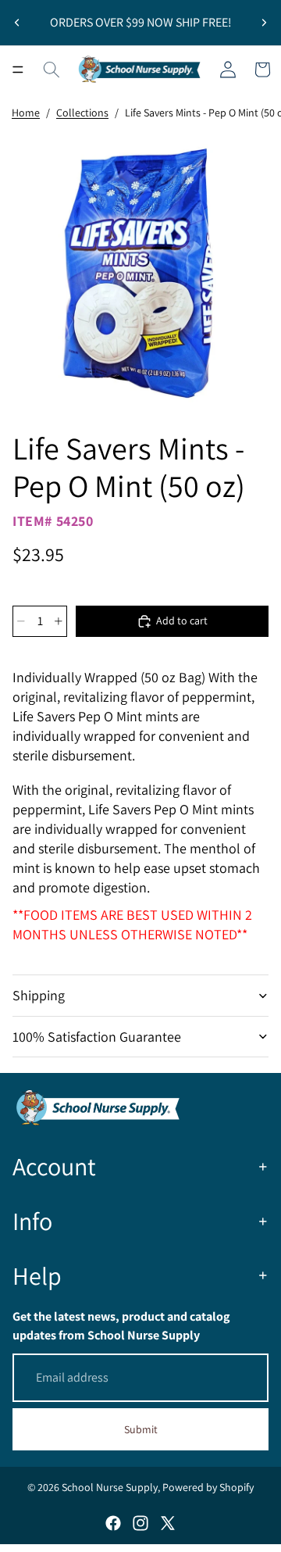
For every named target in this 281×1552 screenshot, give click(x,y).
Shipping (38, 995)
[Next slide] (264, 22)
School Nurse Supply (110, 1487)
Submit (141, 1429)
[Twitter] (167, 1523)
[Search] (51, 69)
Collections (82, 112)
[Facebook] (113, 1523)
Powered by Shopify (208, 1487)
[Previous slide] (17, 22)
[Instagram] (140, 1523)
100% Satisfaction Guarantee (96, 1037)
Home (26, 112)
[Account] (228, 69)
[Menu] (18, 70)
